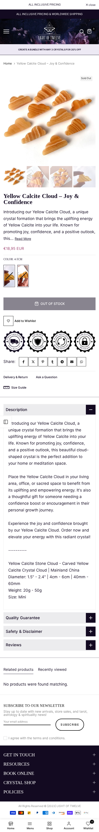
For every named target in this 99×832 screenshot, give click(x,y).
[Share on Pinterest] (42, 361)
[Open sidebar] (6, 422)
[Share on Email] (71, 361)
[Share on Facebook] (23, 361)
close (92, 4)
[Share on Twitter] (33, 361)
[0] (89, 31)
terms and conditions (48, 738)
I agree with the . (37, 738)
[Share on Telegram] (62, 361)
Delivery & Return (15, 377)
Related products (18, 669)
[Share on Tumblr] (52, 361)
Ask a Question (46, 377)
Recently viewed (52, 669)
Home (7, 63)
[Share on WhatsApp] (81, 361)
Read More (23, 239)
